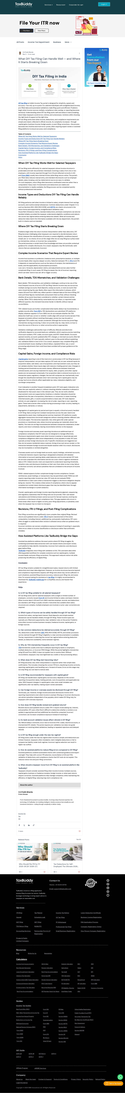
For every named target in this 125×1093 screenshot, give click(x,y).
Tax (19, 816)
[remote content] (49, 793)
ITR (19, 819)
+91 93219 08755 (61, 885)
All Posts (20, 42)
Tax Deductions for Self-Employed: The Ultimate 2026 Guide (65, 865)
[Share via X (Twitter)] (24, 825)
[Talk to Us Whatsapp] (120, 1077)
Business (57, 42)
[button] (48, 5)
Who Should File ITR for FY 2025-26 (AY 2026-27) (29, 865)
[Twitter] (108, 880)
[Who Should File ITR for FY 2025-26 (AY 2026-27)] (32, 851)
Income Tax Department (38, 42)
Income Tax (22, 814)
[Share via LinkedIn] (29, 825)
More (67, 42)
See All (78, 839)
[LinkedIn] (108, 887)
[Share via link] (34, 825)
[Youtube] (108, 895)
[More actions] (79, 53)
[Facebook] (108, 884)
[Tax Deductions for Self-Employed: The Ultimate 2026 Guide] (66, 851)
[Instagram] (108, 891)
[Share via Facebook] (19, 825)
